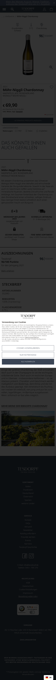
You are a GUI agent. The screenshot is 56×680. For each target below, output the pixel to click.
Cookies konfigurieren (28, 348)
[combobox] (48, 677)
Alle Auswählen (28, 362)
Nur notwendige (28, 355)
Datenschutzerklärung (32, 337)
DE (50, 678)
